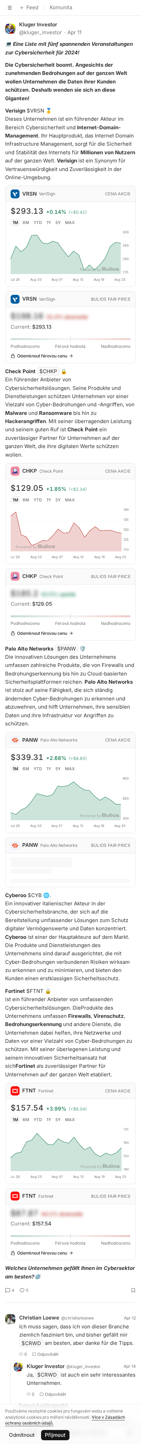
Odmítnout (22, 1435)
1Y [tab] (49, 222)
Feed (32, 7)
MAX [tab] (70, 222)
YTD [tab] (38, 222)
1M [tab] (15, 222)
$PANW (66, 648)
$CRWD (31, 1343)
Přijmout (55, 1435)
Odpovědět (48, 1354)
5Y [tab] (58, 222)
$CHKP (48, 371)
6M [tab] (26, 222)
